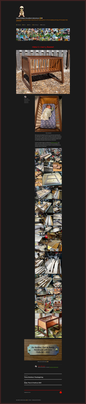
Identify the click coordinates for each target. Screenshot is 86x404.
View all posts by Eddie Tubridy (53, 367)
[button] (44, 155)
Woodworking (26, 101)
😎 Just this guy (35, 24)
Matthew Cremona (54, 142)
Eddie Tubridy (26, 98)
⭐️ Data (23, 24)
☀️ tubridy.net (18, 24)
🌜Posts (28, 24)
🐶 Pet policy (42, 24)
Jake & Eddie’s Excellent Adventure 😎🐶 (29, 18)
